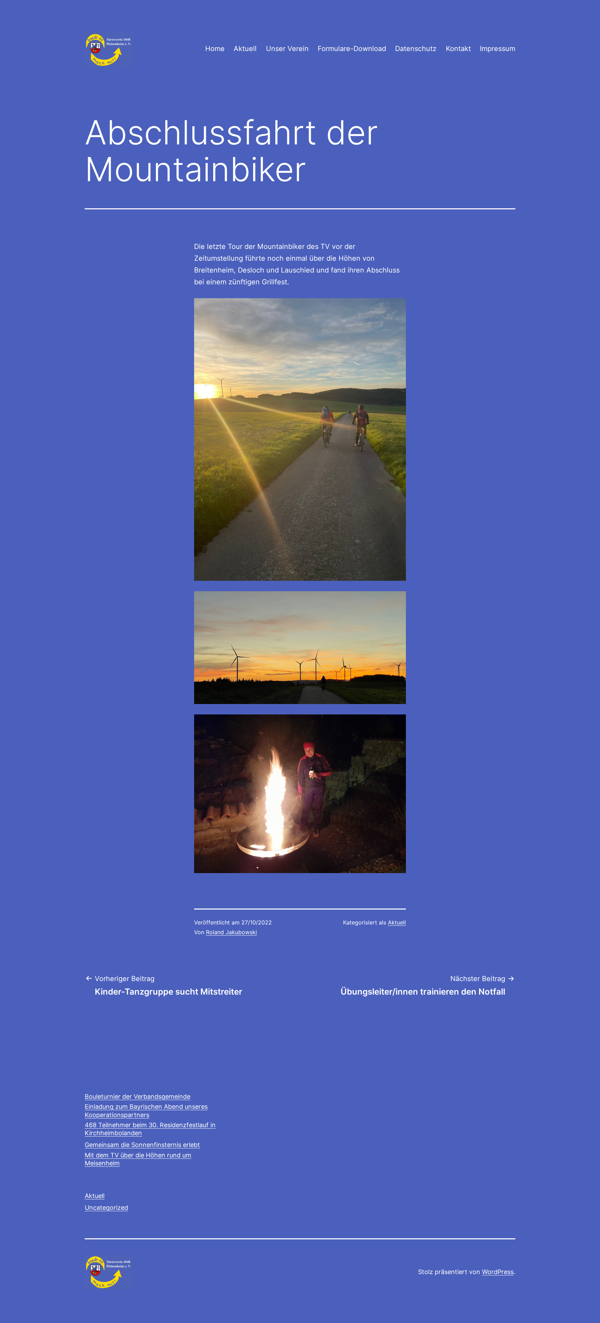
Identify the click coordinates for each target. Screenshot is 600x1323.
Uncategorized (106, 1207)
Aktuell (245, 48)
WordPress (498, 1271)
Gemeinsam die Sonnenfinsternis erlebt (142, 1144)
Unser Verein (287, 48)
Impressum (497, 48)
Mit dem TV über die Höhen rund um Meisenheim (138, 1159)
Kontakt (458, 48)
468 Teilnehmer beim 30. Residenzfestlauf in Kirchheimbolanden (150, 1129)
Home (215, 48)
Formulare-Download (352, 48)
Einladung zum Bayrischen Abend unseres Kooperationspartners (146, 1110)
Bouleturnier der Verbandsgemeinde (137, 1096)
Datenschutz (415, 48)
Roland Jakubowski (231, 932)
